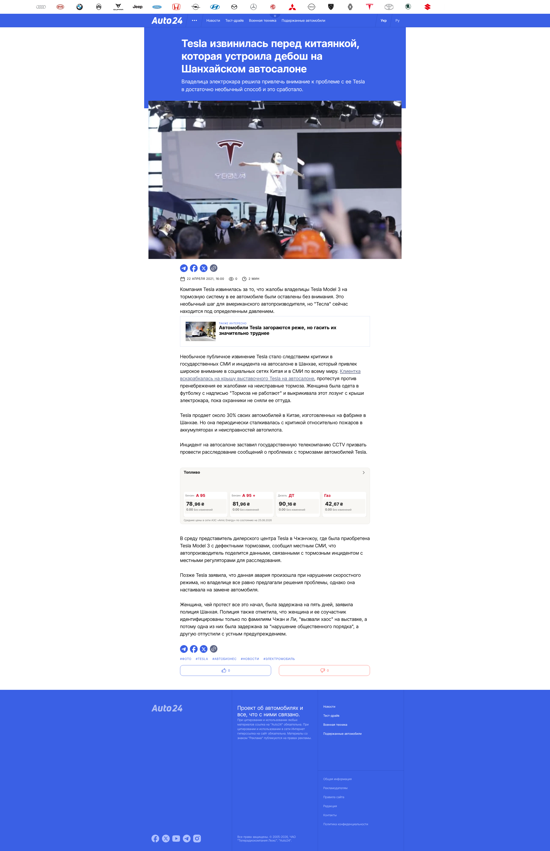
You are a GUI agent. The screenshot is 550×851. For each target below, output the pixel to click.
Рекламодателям (335, 788)
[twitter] (204, 268)
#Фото (185, 659)
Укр (384, 20)
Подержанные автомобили (303, 20)
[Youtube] (176, 838)
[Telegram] (187, 838)
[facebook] (194, 268)
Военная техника (262, 20)
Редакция (330, 806)
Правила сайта (333, 797)
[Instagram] (197, 838)
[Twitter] (166, 838)
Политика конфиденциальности (345, 824)
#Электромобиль (279, 659)
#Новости (250, 659)
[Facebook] (155, 838)
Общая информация (337, 779)
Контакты (330, 815)
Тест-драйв (234, 20)
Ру (398, 20)
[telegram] (184, 268)
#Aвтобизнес (224, 659)
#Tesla (202, 659)
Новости (213, 20)
